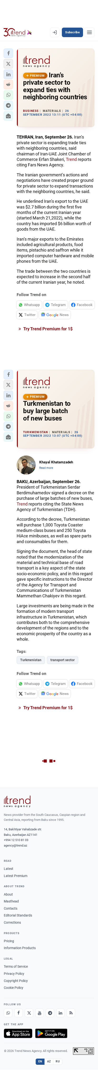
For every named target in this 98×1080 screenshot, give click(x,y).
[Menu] (89, 32)
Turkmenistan (30, 660)
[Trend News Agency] (17, 802)
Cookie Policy (13, 988)
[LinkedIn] (60, 1013)
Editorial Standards (18, 915)
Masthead (11, 901)
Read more (46, 468)
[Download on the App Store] (18, 1033)
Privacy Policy (14, 974)
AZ (49, 1061)
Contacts (10, 908)
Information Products (20, 948)
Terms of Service (16, 966)
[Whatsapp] (8, 1013)
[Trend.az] (18, 32)
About (8, 894)
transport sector (62, 660)
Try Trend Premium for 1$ (48, 328)
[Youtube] (39, 1013)
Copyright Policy (16, 981)
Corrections (12, 922)
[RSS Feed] (71, 1013)
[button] (8, 53)
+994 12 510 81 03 (16, 840)
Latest (8, 869)
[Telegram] (50, 1013)
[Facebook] (18, 1013)
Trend (71, 159)
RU (58, 1061)
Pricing (9, 941)
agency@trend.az (15, 845)
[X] (29, 1013)
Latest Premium (15, 876)
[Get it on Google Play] (51, 1033)
